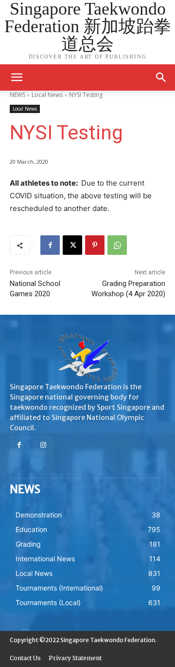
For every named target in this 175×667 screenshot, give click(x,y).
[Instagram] (43, 445)
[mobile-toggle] (16, 77)
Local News (25, 108)
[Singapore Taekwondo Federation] (87, 357)
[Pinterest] (95, 245)
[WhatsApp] (117, 245)
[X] (72, 245)
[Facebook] (50, 245)
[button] (161, 77)
